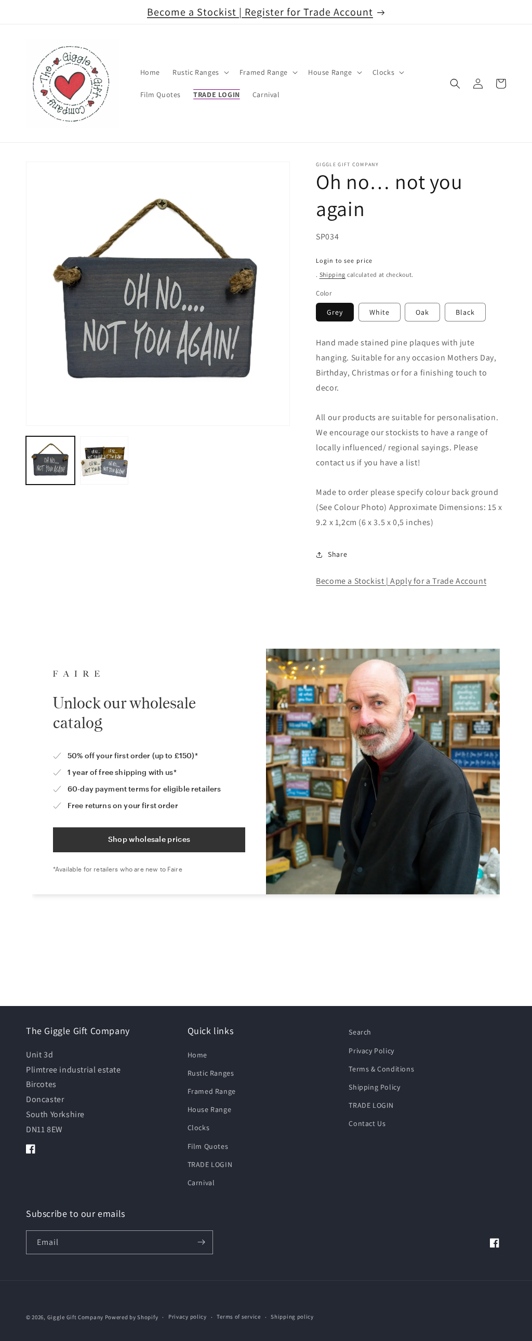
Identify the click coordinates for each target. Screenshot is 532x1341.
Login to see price (344, 260)
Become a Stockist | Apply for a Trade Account (401, 580)
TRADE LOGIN (210, 1164)
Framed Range (212, 1091)
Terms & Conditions (381, 1069)
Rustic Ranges (211, 1073)
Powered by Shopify (131, 1317)
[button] (199, 72)
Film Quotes (208, 1146)
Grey (335, 312)
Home (197, 1055)
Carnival (201, 1182)
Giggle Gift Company (75, 1317)
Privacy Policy (371, 1050)
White (379, 312)
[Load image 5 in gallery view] (104, 460)
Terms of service (238, 1316)
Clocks (199, 1127)
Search (360, 1032)
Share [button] (337, 554)
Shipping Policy (374, 1087)
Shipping (333, 274)
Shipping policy (292, 1316)
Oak (422, 312)
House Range (210, 1109)
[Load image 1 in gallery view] (50, 460)
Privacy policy (187, 1316)
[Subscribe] (201, 1242)
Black (465, 312)
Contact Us (367, 1123)
